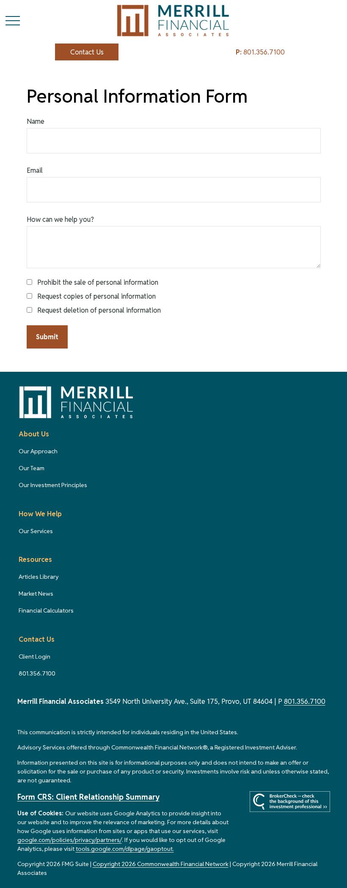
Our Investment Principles (53, 485)
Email (35, 170)
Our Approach (38, 451)
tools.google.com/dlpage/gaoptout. (125, 849)
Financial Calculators (46, 610)
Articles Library (39, 576)
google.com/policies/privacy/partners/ (69, 840)
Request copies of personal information (96, 296)
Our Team (31, 468)
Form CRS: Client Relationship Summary (88, 797)
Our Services (36, 531)
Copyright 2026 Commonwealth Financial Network (161, 864)
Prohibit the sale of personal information (97, 282)
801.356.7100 (260, 52)
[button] (87, 52)
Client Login (34, 656)
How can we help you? (60, 219)
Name (35, 121)
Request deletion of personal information (99, 310)
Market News (36, 593)
